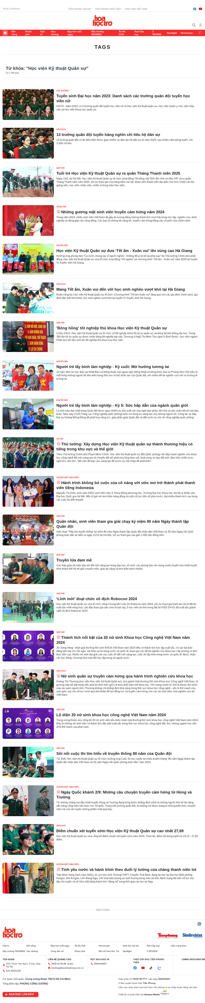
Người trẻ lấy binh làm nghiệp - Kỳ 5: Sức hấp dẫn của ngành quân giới (122, 405)
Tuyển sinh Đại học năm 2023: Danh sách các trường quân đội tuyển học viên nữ (123, 98)
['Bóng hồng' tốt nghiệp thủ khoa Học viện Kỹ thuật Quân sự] (28, 336)
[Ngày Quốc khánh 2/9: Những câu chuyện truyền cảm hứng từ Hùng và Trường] (28, 800)
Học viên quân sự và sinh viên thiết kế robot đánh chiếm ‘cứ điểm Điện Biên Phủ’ (126, 949)
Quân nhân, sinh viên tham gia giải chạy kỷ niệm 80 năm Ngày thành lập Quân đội (122, 524)
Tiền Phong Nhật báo (108, 9)
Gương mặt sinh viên (67, 477)
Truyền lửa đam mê (74, 560)
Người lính (62, 245)
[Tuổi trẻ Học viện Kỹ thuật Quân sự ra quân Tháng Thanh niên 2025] (28, 181)
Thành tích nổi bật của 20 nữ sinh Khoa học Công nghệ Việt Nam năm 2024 (123, 640)
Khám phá (28, 33)
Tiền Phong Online (79, 9)
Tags (102, 47)
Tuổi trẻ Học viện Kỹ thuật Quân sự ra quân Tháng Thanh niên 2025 (118, 173)
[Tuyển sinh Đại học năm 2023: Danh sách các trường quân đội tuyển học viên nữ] (28, 104)
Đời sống (14, 33)
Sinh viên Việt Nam (136, 9)
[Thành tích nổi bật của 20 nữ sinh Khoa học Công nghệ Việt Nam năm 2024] (28, 646)
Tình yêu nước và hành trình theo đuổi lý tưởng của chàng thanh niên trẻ (128, 869)
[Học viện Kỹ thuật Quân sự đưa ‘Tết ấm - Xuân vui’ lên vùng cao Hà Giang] (28, 259)
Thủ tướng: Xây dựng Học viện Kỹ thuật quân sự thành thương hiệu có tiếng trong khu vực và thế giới (124, 446)
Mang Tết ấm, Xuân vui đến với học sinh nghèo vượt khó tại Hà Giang (120, 289)
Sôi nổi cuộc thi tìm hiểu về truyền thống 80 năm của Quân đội (114, 753)
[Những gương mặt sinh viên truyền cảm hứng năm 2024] (28, 220)
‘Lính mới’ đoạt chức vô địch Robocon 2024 (96, 599)
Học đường (55, 33)
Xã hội (59, 439)
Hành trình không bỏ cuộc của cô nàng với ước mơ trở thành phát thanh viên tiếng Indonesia (125, 485)
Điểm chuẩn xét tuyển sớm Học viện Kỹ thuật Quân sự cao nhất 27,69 (120, 831)
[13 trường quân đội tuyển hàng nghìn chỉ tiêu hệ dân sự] (28, 143)
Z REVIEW (156, 33)
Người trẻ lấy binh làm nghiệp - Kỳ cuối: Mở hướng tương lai (112, 367)
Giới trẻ (60, 168)
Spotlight (172, 33)
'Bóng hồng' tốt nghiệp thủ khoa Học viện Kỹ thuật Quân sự (111, 328)
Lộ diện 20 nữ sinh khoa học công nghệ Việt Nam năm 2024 (111, 715)
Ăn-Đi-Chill (122, 33)
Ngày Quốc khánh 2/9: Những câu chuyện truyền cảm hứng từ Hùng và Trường (124, 794)
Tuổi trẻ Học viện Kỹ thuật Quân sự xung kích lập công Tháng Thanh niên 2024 (124, 988)
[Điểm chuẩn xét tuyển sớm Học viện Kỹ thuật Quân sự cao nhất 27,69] (28, 839)
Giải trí (42, 33)
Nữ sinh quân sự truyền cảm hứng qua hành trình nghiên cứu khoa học (127, 676)
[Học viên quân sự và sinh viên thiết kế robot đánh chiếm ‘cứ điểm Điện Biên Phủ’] (28, 955)
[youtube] (200, 9)
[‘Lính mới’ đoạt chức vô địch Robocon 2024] (28, 607)
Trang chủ (5, 32)
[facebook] (195, 9)
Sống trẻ (61, 207)
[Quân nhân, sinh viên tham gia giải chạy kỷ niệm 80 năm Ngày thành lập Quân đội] (28, 530)
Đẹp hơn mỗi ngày (74, 33)
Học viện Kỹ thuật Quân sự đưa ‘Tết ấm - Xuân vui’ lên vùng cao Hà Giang (124, 250)
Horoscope (187, 33)
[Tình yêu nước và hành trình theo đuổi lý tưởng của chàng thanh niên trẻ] (28, 878)
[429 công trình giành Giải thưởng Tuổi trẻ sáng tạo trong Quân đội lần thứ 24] (28, 916)
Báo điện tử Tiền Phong (103, 20)
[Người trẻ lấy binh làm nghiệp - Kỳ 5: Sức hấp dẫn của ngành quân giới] (28, 414)
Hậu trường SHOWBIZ (97, 33)
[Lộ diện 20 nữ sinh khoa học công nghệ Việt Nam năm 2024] (28, 723)
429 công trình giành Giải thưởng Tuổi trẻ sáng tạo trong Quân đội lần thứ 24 (127, 910)
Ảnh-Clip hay (139, 33)
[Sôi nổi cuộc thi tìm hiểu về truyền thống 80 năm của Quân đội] (28, 762)
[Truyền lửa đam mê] (28, 568)
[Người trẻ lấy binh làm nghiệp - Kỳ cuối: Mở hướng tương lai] (28, 375)
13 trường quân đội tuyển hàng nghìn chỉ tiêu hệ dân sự (108, 134)
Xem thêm (199, 32)
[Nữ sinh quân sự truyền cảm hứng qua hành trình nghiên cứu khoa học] (28, 684)
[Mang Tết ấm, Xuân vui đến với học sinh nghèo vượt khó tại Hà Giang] (28, 297)
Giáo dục (61, 129)
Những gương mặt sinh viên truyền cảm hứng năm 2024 (112, 212)
